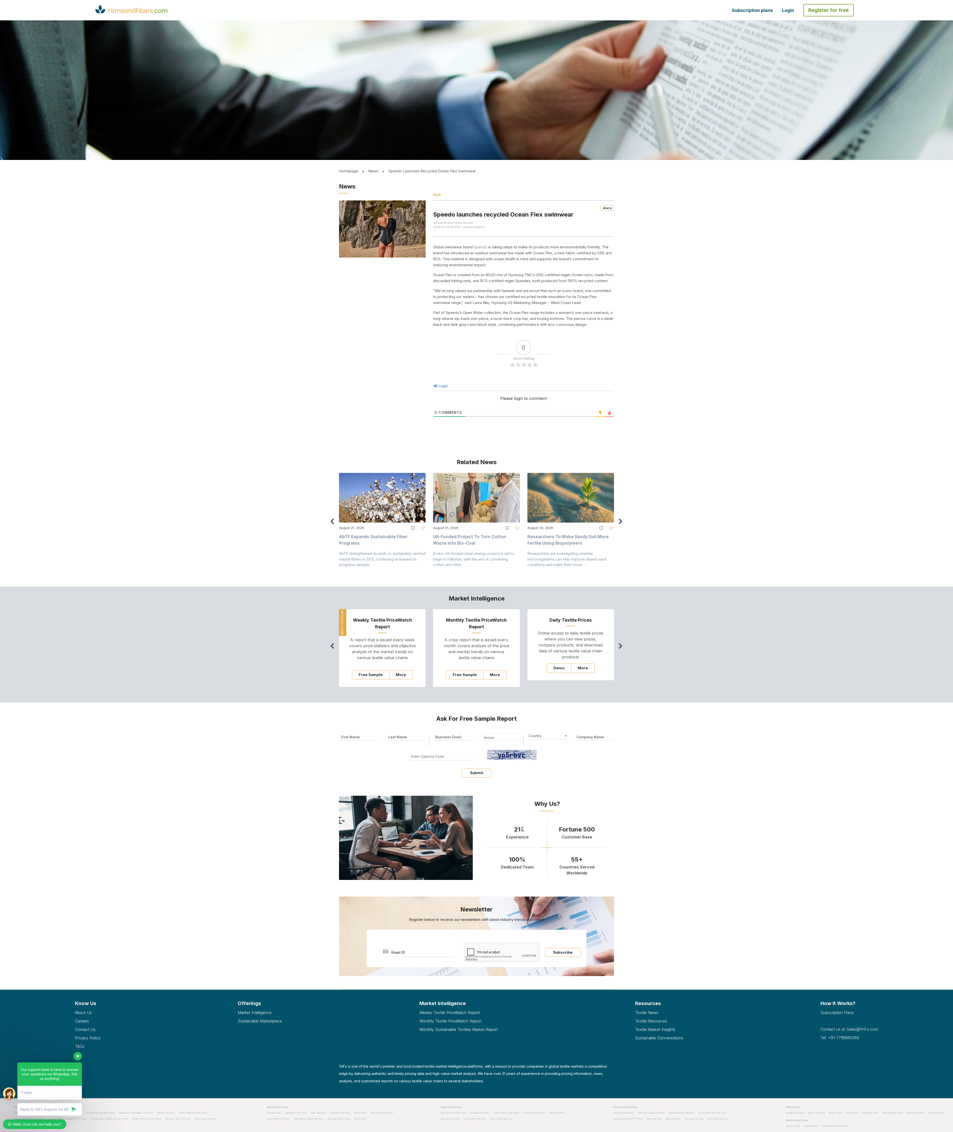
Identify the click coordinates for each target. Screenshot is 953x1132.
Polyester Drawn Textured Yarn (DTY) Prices (109, 1119)
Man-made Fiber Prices (892, 1113)
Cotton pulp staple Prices (623, 1113)
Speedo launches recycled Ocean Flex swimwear (432, 171)
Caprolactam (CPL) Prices (296, 1113)
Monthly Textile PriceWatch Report (450, 1021)
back (437, 194)
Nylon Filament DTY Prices (381, 1113)
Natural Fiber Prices (870, 1113)
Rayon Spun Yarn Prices (694, 1119)
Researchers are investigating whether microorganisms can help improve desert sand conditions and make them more (566, 559)
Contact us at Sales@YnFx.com (849, 1029)
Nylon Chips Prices (318, 1113)
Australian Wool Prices (795, 1113)
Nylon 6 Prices (360, 1119)
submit (476, 772)
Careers (82, 1021)
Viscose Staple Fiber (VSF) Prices (712, 1113)
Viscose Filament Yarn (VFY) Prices (628, 1119)
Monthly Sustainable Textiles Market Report (458, 1029)
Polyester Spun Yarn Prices (205, 1119)
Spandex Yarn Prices (816, 1113)
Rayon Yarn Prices (673, 1119)
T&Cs (79, 1046)
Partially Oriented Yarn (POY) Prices (146, 1119)
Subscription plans (752, 10)
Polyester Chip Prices (165, 1113)
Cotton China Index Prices (534, 1113)
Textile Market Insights (655, 1029)
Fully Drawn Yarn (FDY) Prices (178, 1119)
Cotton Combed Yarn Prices (474, 1119)
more (401, 674)
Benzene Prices (274, 1113)
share (607, 208)
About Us (83, 1012)
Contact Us (85, 1029)
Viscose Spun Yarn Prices (718, 1119)
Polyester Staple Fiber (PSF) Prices (192, 1113)
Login (788, 10)
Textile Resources (651, 1021)
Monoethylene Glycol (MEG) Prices (100, 1113)
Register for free (828, 10)
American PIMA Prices (479, 1113)
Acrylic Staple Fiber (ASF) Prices (835, 1126)
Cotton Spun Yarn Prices (450, 1119)
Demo (559, 668)
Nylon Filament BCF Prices (338, 1119)
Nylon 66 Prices (360, 1113)
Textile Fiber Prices (936, 1113)
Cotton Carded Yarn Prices (501, 1119)
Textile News (646, 1012)
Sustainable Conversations (659, 1037)
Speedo (480, 247)
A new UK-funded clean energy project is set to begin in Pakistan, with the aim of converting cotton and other (473, 559)
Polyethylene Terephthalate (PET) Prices (136, 1113)
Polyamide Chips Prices (340, 1113)
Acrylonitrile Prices (811, 1126)
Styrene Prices (852, 1113)
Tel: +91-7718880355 (839, 1037)
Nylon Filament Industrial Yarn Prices (309, 1119)
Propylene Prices (793, 1126)
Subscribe (563, 952)
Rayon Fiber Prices (654, 1119)
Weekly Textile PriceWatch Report (449, 1012)
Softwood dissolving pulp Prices (681, 1113)
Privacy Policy (88, 1037)
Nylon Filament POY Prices (278, 1119)
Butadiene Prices (835, 1113)
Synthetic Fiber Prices (915, 1113)
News (373, 171)
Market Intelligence (255, 1012)
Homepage (348, 171)
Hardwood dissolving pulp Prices (651, 1113)
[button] (621, 523)
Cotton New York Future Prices (453, 1113)
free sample (371, 674)
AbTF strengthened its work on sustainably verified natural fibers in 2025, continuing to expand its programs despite (382, 559)
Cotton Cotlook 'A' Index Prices (506, 1113)
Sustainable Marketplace (260, 1021)
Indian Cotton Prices (556, 1113)
